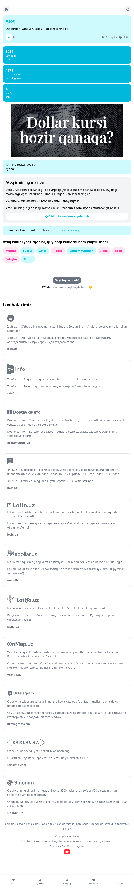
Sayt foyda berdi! (67, 280)
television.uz (57, 823)
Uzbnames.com (71, 208)
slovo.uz (44, 823)
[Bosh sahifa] (6, 9)
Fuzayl (27, 251)
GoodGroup (68, 846)
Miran (28, 259)
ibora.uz (9, 823)
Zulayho (11, 259)
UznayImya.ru (70, 201)
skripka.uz (32, 823)
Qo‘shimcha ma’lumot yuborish (67, 216)
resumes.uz (96, 823)
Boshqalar (111, 37)
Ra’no (119, 251)
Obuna (54, 846)
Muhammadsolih (81, 251)
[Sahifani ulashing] (127, 9)
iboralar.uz (82, 823)
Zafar (42, 251)
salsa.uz (20, 823)
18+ (67, 852)
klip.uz (67, 828)
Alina (104, 251)
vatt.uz (70, 823)
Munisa (11, 251)
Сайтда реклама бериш (67, 836)
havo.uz (108, 823)
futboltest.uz (122, 823)
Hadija (57, 251)
